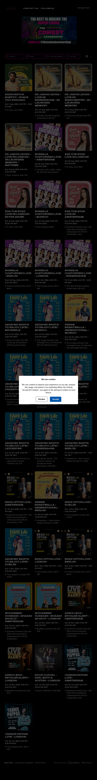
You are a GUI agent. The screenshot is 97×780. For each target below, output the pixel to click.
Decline (41, 399)
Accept (55, 399)
